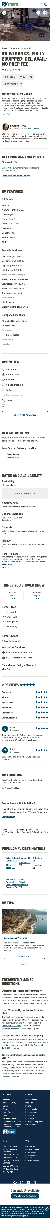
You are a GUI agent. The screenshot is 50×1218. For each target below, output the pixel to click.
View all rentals (33, 128)
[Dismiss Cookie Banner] (47, 1208)
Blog (5, 1115)
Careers (6, 1106)
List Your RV (30, 1146)
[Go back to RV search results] (4, 13)
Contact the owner (10, 168)
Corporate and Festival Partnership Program (12, 1126)
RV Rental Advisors (10, 1169)
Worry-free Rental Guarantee (10, 1150)
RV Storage (29, 1118)
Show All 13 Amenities (25, 414)
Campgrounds (31, 1109)
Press (5, 1109)
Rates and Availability (11, 1025)
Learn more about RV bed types (16, 175)
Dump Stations (31, 1112)
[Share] (38, 12)
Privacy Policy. (24, 1215)
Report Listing (8, 816)
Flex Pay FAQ (8, 1172)
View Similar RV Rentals (25, 1196)
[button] (8, 113)
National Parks (31, 1100)
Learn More (24, 956)
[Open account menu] (44, 4)
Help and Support (10, 1158)
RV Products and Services (31, 1157)
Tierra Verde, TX (10, 866)
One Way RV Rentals (11, 1155)
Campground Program (12, 1122)
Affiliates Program (10, 1118)
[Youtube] (29, 1182)
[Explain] (19, 641)
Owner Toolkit (30, 1152)
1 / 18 (41, 35)
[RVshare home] (10, 4)
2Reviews (15, 69)
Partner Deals (30, 1125)
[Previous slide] (3, 24)
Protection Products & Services (12, 1162)
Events (28, 1106)
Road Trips (29, 1115)
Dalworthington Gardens (27, 829)
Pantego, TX (24, 858)
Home (4, 829)
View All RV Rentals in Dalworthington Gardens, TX (13, 883)
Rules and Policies (31, 1003)
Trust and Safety (9, 1103)
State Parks (29, 1103)
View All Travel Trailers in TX (23, 883)
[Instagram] (23, 1182)
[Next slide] (46, 24)
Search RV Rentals (10, 1146)
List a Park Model (32, 1149)
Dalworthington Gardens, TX (13, 859)
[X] (35, 1182)
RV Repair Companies (34, 1122)
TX (11, 829)
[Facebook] (16, 1182)
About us (6, 1100)
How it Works (8, 1112)
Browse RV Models (10, 1166)
